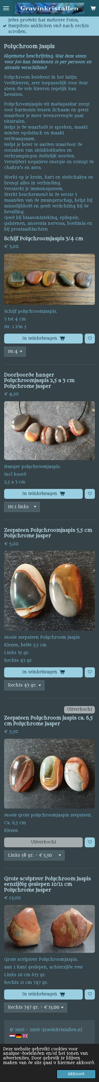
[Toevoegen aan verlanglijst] (90, 339)
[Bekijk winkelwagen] (93, 8)
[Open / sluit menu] (6, 8)
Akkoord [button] (76, 1074)
